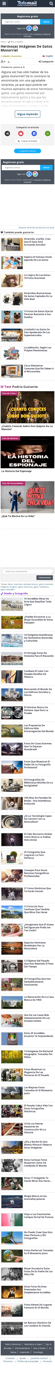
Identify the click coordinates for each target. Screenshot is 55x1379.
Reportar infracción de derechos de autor (36, 227)
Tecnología (38, 1352)
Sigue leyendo (27, 114)
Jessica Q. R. (19, 67)
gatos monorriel (46, 584)
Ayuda (22, 1358)
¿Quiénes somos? (39, 1358)
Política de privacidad (27, 1361)
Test (7, 386)
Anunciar (47, 1361)
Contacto (10, 1358)
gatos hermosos (25, 587)
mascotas (18, 584)
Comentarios (44, 577)
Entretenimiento (22, 1348)
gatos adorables (8, 589)
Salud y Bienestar (13, 1344)
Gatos (10, 584)
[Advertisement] (27, 206)
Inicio (3, 41)
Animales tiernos (30, 584)
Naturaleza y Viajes (33, 1344)
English (49, 56)
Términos (38, 34)
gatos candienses (41, 587)
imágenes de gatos (9, 587)
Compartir (47, 61)
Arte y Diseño (16, 41)
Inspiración (25, 1352)
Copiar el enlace (29, 140)
